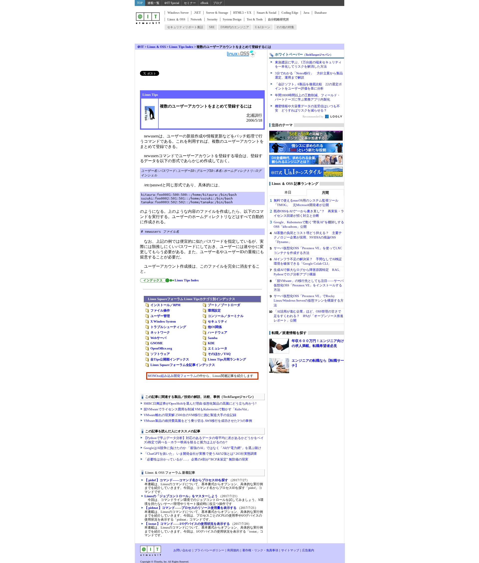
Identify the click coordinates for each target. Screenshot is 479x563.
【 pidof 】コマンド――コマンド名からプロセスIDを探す (186, 480)
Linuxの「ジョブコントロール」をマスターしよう (181, 496)
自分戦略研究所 (278, 19)
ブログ (217, 3)
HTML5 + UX (242, 12)
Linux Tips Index (181, 47)
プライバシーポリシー (209, 550)
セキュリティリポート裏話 (185, 27)
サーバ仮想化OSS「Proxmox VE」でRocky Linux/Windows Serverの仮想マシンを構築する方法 (309, 300)
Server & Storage (217, 12)
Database (321, 12)
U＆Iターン (262, 27)
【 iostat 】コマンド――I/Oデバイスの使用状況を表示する (187, 524)
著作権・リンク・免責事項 (260, 550)
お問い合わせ (182, 550)
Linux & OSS (156, 47)
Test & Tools (255, 19)
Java (306, 12)
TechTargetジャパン (318, 54)
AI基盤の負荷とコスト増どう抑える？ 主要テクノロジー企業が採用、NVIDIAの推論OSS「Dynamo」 (308, 237)
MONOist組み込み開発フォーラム (172, 376)
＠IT (140, 47)
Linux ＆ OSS (176, 19)
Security (212, 19)
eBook (204, 3)
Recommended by (313, 116)
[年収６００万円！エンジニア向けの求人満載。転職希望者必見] (279, 345)
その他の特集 (285, 27)
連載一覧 (153, 3)
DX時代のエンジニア (235, 27)
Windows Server (178, 12)
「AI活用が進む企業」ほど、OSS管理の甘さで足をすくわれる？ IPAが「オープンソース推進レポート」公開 (308, 316)
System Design (232, 19)
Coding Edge (289, 12)
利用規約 (233, 550)
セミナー (190, 3)
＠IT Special (171, 3)
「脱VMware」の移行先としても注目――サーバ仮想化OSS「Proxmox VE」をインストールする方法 (309, 285)
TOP (140, 3)
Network (196, 19)
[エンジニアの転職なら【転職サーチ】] (279, 365)
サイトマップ (290, 550)
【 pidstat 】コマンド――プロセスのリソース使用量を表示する (190, 508)
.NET (197, 12)
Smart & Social (266, 12)
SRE (212, 27)
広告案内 (308, 550)
